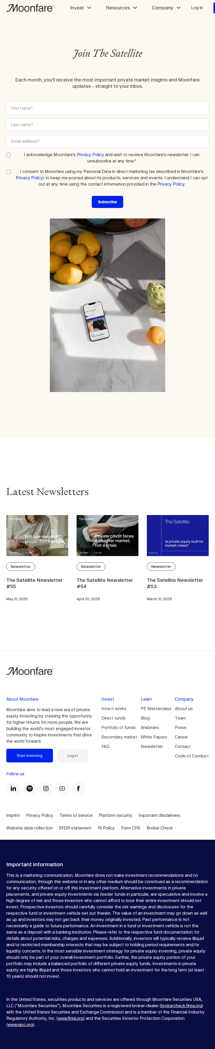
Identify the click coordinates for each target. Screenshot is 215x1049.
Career (181, 737)
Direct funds (113, 718)
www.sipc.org (20, 1024)
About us (184, 708)
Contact (183, 746)
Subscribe (107, 202)
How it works (113, 708)
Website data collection (29, 828)
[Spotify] (30, 788)
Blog (145, 718)
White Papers (154, 737)
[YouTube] (62, 788)
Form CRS (130, 828)
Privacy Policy (90, 154)
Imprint (13, 815)
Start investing (29, 755)
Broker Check (160, 828)
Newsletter (152, 746)
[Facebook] (78, 788)
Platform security (115, 815)
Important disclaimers (159, 815)
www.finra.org (70, 1018)
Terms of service (76, 815)
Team (180, 718)
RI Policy (106, 828)
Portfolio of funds (118, 727)
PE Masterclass (156, 708)
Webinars (150, 727)
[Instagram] (46, 788)
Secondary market (119, 737)
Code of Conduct (192, 755)
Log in (197, 7)
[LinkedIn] (13, 788)
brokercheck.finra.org (181, 1005)
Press (180, 727)
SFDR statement (75, 828)
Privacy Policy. (171, 184)
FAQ (105, 746)
